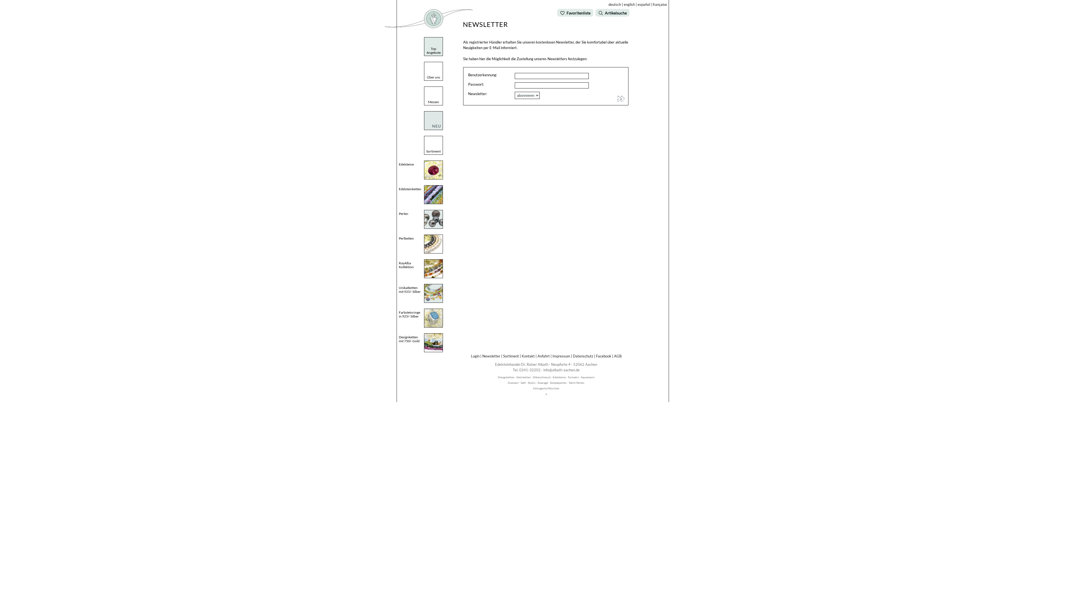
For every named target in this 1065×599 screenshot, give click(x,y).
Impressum (561, 356)
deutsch (614, 4)
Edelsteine (406, 164)
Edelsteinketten (410, 189)
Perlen (403, 214)
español (644, 4)
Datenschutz (583, 356)
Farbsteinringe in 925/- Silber (409, 314)
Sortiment (511, 356)
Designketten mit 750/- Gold (409, 339)
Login (475, 356)
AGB (618, 356)
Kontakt (528, 356)
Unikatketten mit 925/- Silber (410, 290)
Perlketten (406, 238)
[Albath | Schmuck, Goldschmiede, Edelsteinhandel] (428, 27)
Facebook (603, 356)
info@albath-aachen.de (561, 370)
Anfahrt (543, 356)
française (660, 4)
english (629, 4)
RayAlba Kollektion (406, 265)
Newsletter (491, 356)
